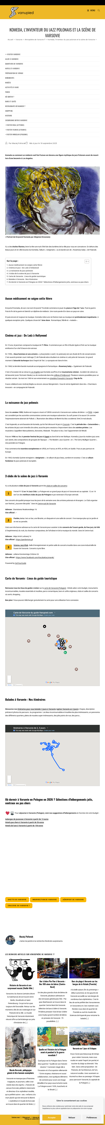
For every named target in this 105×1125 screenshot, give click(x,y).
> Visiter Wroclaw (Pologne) (16, 134)
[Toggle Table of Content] (85, 261)
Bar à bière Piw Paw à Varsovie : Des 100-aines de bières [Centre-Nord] (52, 984)
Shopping (9, 111)
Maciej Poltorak (19, 143)
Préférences (92, 1117)
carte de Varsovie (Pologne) (55, 588)
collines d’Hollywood (62, 375)
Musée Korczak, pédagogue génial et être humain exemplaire (20, 1071)
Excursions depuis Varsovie (16, 120)
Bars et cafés (10, 101)
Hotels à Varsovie (12, 68)
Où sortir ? (9, 96)
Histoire (8, 115)
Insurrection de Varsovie (45, 900)
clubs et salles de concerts (56, 486)
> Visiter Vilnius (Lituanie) (15, 129)
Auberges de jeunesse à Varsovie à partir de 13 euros (26, 819)
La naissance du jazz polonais (21, 271)
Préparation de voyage (14, 73)
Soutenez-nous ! (16, 1117)
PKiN (90, 412)
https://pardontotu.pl (24, 539)
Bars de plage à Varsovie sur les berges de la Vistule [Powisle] (84, 983)
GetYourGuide (20, 563)
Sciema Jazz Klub (21, 545)
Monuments (9, 78)
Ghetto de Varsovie (17, 900)
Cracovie (66, 424)
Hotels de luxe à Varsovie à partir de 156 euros (24, 826)
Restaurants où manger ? (15, 106)
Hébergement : (26, 1117)
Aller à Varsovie (12, 59)
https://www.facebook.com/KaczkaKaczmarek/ (35, 557)
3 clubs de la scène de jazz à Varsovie (24, 273)
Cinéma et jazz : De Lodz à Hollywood (24, 268)
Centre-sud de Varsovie (47, 504)
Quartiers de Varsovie (14, 63)
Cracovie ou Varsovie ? (19, 906)
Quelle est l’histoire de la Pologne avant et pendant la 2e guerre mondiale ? (52, 1052)
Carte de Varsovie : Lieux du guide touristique (27, 276)
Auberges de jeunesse (38, 1117)
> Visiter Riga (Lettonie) (14, 125)
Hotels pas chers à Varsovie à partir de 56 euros (24, 822)
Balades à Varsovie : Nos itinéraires (23, 279)
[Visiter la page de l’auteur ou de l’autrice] (10, 940)
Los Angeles (35, 372)
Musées (8, 82)
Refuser (72, 1117)
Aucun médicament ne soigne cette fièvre (25, 265)
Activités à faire (12, 87)
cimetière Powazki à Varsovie (61, 378)
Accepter (52, 1117)
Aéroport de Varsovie (73, 900)
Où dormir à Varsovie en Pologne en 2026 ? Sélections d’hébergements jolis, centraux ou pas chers (48, 282)
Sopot (46, 437)
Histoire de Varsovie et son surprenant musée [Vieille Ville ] (20, 987)
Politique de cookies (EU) (32, 1119)
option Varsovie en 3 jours (67, 709)
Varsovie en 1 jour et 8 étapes (84, 1048)
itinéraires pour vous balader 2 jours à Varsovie (37, 709)
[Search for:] (98, 10)
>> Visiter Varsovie (12, 54)
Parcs (7, 92)
